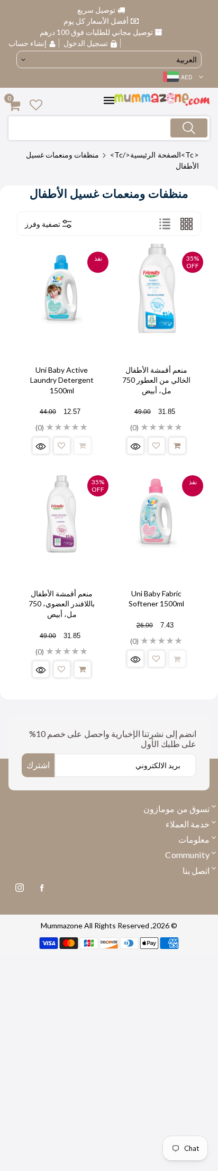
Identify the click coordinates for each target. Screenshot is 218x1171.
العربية (186, 59)
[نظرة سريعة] (135, 445)
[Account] (36, 104)
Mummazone (62, 925)
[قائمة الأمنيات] (156, 445)
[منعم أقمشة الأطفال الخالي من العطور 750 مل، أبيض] (156, 288)
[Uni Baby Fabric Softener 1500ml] (156, 512)
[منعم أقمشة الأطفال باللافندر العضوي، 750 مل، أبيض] (61, 512)
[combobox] (109, 128)
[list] (165, 223)
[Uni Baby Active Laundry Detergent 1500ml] (61, 288)
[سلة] (177, 445)
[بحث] (188, 127)
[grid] (186, 223)
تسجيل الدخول (86, 43)
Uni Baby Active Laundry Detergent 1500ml (62, 380)
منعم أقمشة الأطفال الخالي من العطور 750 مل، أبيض (156, 380)
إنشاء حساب (28, 43)
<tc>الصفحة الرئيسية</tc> (154, 154)
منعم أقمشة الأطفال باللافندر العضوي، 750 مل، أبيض (62, 604)
